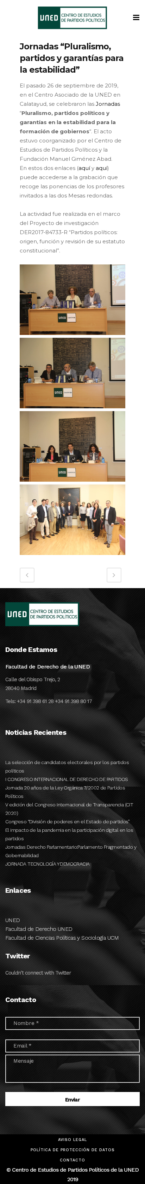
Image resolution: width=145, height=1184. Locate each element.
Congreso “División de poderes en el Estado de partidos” (67, 821)
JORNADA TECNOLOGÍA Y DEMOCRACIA (47, 864)
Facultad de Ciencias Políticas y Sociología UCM (62, 937)
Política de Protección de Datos (73, 1150)
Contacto (72, 1160)
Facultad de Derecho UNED (38, 929)
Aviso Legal (72, 1139)
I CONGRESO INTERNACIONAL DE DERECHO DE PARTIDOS (66, 779)
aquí (84, 168)
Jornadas (108, 103)
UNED (12, 920)
